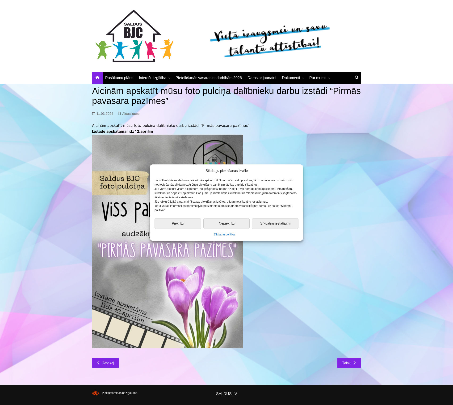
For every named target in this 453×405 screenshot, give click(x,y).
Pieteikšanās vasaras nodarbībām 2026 (209, 78)
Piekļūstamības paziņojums (119, 393)
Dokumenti (291, 78)
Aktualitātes (130, 113)
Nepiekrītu (227, 223)
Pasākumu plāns (119, 78)
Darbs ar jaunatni (261, 78)
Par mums (317, 78)
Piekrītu (178, 223)
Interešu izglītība (152, 78)
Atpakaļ (108, 363)
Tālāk (346, 363)
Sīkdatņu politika (224, 234)
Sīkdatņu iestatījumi (275, 223)
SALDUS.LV (226, 394)
